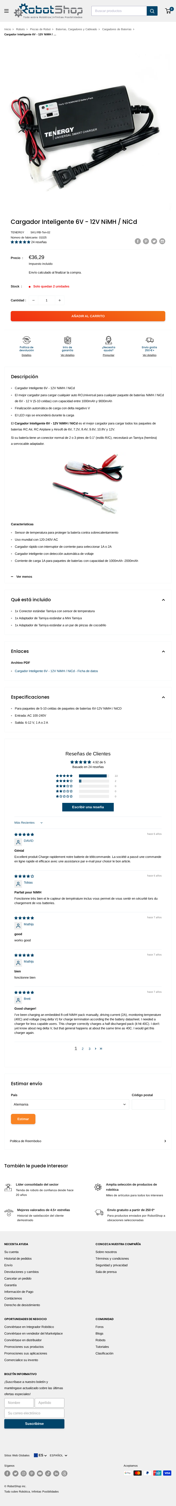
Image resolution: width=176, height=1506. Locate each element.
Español (57, 1455)
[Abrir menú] (6, 11)
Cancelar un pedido (17, 1278)
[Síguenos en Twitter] (15, 1473)
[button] (21, 242)
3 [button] (89, 1049)
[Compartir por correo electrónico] (162, 241)
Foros (100, 1327)
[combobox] (119, 11)
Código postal (142, 1095)
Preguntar (108, 355)
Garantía (10, 1285)
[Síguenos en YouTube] (40, 1473)
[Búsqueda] (152, 11)
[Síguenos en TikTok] (48, 1473)
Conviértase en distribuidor (23, 1340)
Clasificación (104, 1353)
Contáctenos (13, 1298)
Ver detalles (67, 355)
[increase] (59, 300)
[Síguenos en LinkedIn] (56, 1473)
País (14, 1095)
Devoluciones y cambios (21, 1272)
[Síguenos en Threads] (64, 1473)
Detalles (26, 355)
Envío (8, 1265)
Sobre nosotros (106, 1252)
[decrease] (33, 300)
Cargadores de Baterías (117, 29)
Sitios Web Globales (17, 1455)
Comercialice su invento (21, 1360)
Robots (20, 29)
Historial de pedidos (18, 1258)
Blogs (99, 1333)
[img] (24, 834)
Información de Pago (18, 1291)
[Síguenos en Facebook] (7, 1473)
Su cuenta (11, 1252)
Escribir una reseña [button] (88, 807)
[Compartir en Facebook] (138, 241)
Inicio (7, 29)
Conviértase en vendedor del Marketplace (33, 1333)
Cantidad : (18, 300)
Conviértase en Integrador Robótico (29, 1327)
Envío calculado (40, 272)
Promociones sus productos (24, 1346)
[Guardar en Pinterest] (146, 241)
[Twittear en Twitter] (154, 241)
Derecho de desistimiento (22, 1305)
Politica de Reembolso (25, 1141)
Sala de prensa (106, 1272)
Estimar (23, 1119)
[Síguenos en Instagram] (24, 1473)
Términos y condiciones (112, 1258)
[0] (168, 10)
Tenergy (17, 232)
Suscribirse (34, 1424)
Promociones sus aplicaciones (25, 1353)
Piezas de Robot (40, 29)
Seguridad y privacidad (111, 1265)
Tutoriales (102, 1346)
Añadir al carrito (88, 316)
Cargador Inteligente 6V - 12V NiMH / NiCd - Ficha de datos (56, 671)
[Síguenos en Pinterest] (32, 1473)
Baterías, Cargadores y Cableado (76, 29)
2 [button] (82, 1049)
